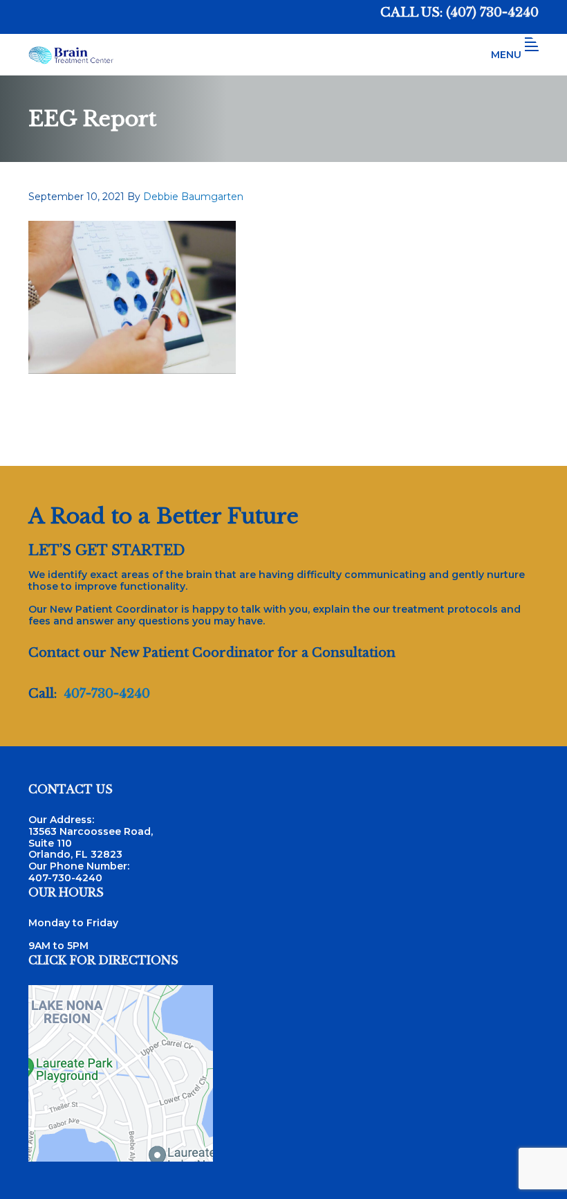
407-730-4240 (107, 693)
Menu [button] (506, 54)
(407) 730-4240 (492, 12)
